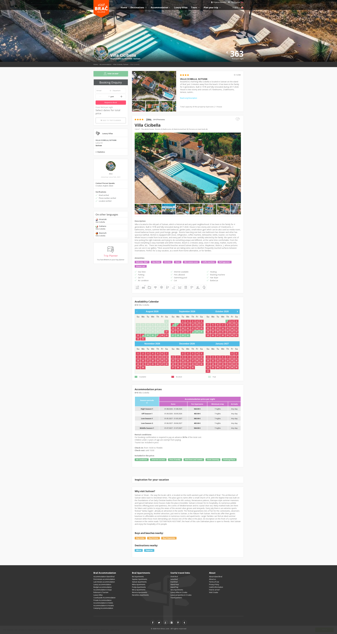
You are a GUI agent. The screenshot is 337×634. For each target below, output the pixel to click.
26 (153, 335)
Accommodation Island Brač (104, 576)
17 (193, 328)
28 (162, 335)
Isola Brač (174, 579)
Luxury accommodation (102, 584)
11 (197, 325)
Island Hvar (174, 584)
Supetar (149, 550)
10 (193, 325)
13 (173, 328)
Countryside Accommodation (104, 598)
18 (197, 328)
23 (138, 335)
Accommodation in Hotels (103, 603)
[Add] (121, 96)
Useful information (216, 587)
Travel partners (176, 598)
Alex (111, 174)
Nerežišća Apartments (140, 595)
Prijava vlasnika (219, 2)
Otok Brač (174, 576)
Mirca (138, 550)
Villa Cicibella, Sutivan (120, 64)
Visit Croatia (213, 592)
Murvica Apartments (139, 592)
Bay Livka (140, 538)
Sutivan (136, 58)
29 (166, 335)
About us (212, 579)
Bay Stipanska (169, 538)
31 (143, 339)
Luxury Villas (180, 7)
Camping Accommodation (103, 608)
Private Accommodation (102, 600)
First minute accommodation (104, 579)
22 (166, 332)
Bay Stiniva (153, 538)
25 (148, 335)
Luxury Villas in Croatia (178, 592)
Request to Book (111, 102)
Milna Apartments (138, 584)
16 (188, 328)
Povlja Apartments (139, 587)
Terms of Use (214, 582)
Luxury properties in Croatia (180, 595)
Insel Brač (174, 582)
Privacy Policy (214, 584)
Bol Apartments (138, 576)
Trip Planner (237, 2)
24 (143, 335)
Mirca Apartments (138, 590)
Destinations (138, 7)
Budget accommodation (102, 587)
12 (201, 325)
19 (201, 328)
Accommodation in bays (102, 590)
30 (138, 339)
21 (178, 332)
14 (178, 328)
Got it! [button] (324, 630)
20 (173, 332)
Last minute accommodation (104, 582)
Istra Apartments (176, 590)
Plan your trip (211, 7)
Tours (194, 7)
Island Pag (174, 587)
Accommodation (159, 7)
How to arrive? (214, 590)
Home (124, 7)
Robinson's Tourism (100, 592)
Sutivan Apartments (139, 582)
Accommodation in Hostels (103, 605)
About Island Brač (215, 576)
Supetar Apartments (139, 579)
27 (158, 335)
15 (183, 328)
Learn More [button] (115, 630)
